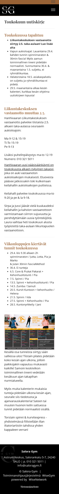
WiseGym (48, 475)
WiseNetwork (38, 479)
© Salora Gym (28, 471)
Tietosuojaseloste (29, 486)
